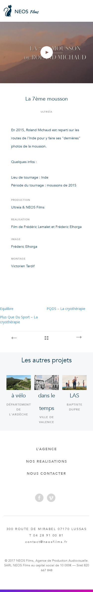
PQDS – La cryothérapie (66, 308)
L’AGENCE (46, 449)
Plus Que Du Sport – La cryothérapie (19, 319)
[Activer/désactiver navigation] (83, 9)
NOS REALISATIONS (46, 461)
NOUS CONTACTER (46, 473)
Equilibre (6, 308)
